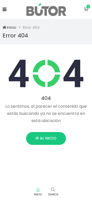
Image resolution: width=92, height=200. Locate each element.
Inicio (11, 27)
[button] (86, 9)
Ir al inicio (46, 138)
